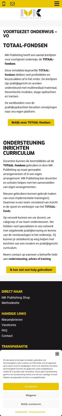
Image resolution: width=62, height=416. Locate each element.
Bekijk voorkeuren (31, 404)
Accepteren (31, 386)
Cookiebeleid (21, 412)
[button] (57, 353)
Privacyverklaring (37, 412)
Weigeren (31, 395)
